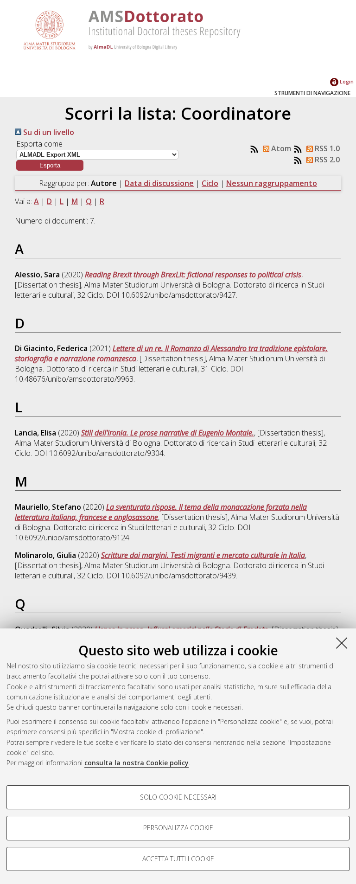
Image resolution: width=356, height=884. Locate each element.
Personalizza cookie (178, 827)
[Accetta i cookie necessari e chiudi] (341, 642)
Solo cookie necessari (178, 797)
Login (346, 81)
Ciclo (210, 183)
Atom (280, 148)
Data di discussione (159, 183)
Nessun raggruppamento (271, 183)
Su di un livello (47, 132)
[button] (49, 165)
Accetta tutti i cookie (178, 858)
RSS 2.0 (326, 159)
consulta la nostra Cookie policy (136, 762)
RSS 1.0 (326, 148)
